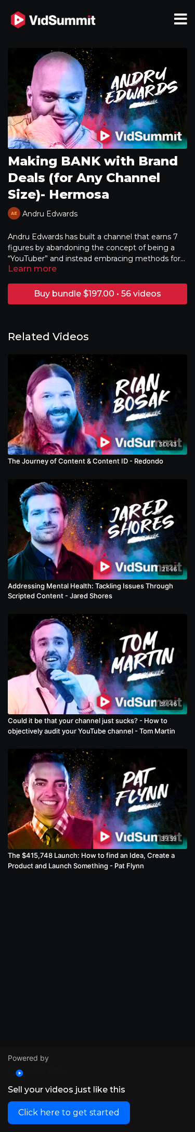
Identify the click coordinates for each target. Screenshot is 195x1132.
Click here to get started (69, 1112)
